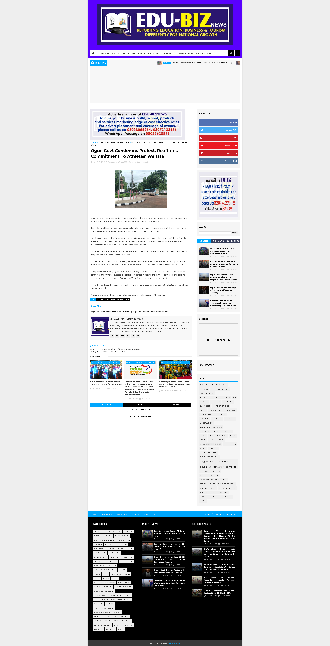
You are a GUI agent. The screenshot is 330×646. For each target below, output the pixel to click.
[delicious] (238, 514)
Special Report (227, 488)
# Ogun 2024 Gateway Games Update (113, 299)
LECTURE (204, 419)
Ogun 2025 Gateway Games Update (218, 467)
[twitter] (209, 514)
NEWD (203, 440)
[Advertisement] (165, 85)
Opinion (204, 471)
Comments (233, 241)
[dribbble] (224, 514)
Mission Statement (153, 514)
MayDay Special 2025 (210, 431)
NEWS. (203, 448)
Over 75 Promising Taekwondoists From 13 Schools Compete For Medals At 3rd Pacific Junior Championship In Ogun (219, 536)
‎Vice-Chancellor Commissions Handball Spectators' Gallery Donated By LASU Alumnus (219, 566)
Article (204, 389)
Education (138, 53)
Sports (223, 492)
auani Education (220, 389)
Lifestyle (154, 53)
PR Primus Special (209, 475)
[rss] (227, 514)
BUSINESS (228, 402)
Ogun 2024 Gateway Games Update (114, 142)
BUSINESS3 (205, 406)
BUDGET (204, 402)
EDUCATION (229, 410)
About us (107, 514)
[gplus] (213, 514)
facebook (174, 405)
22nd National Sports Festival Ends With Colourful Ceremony (106, 382)
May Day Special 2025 (211, 427)
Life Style (217, 419)
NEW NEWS (222, 436)
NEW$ (233, 436)
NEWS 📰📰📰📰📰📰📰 (210, 444)
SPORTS (203, 497)
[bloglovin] (220, 514)
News (149, 63)
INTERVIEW (221, 414)
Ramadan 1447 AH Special (213, 480)
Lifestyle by (206, 423)
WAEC (203, 501)
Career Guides (205, 53)
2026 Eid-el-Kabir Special (213, 385)
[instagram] (234, 514)
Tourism (215, 497)
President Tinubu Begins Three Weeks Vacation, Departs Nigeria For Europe (223, 303)
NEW (211, 436)
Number (213, 448)
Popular (218, 241)
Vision (135, 514)
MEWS (203, 436)
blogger (106, 405)
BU (234, 397)
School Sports (226, 484)
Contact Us (122, 514)
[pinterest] (216, 514)
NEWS (220, 440)
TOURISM (227, 497)
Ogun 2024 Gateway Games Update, (134, 162)
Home (93, 142)
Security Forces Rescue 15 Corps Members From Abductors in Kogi (183, 63)
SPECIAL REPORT (208, 492)
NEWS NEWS (230, 444)
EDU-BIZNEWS (105, 53)
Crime (203, 410)
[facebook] (206, 514)
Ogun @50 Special (209, 457)
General (168, 53)
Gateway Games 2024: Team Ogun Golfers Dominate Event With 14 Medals (175, 384)
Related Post (97, 356)
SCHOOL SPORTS (208, 488)
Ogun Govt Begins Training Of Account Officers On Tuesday (223, 290)
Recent (203, 241)
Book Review (185, 53)
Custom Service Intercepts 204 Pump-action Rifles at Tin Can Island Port (224, 264)
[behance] (231, 514)
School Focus (207, 484)
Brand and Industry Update (215, 397)
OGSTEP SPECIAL (208, 453)
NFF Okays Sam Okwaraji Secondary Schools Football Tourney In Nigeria (219, 580)
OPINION (216, 471)
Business (123, 53)
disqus (140, 405)
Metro (228, 431)
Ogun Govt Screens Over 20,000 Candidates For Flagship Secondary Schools (223, 277)
